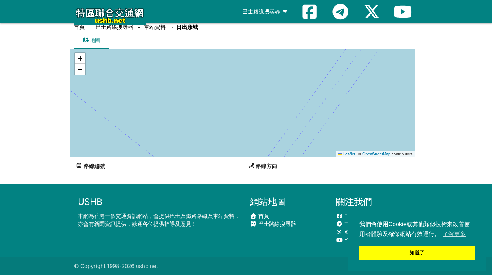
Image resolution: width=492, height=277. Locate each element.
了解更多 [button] (454, 234)
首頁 (79, 26)
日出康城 (187, 26)
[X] (371, 11)
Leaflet (348, 154)
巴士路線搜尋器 (262, 11)
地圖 (94, 40)
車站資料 (155, 26)
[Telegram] (340, 11)
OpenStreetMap (376, 154)
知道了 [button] (417, 252)
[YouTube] (402, 11)
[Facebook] (309, 11)
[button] (80, 58)
